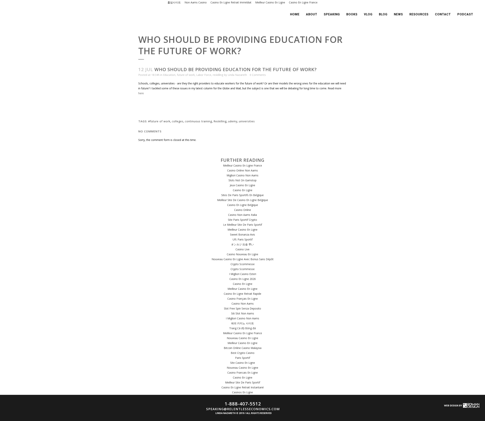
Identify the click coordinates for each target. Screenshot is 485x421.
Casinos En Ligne (242, 392)
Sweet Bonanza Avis (242, 234)
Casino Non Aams (243, 303)
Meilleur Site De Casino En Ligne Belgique (242, 200)
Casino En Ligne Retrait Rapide (242, 293)
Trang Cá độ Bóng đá (242, 328)
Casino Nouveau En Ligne (242, 254)
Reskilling (220, 121)
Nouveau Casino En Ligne (242, 338)
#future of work (159, 121)
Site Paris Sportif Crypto (242, 219)
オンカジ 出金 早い (242, 244)
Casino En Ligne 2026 (242, 279)
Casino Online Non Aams (242, 170)
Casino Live (242, 249)
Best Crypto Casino (242, 353)
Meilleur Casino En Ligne (242, 229)
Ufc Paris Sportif (243, 239)
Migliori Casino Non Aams (242, 175)
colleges (177, 121)
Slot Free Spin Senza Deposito (242, 308)
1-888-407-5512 (243, 404)
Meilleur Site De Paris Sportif (242, 382)
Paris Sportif (242, 358)
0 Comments (258, 75)
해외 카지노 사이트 (242, 323)
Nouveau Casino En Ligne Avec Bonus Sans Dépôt (243, 259)
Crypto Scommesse (243, 264)
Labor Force (203, 75)
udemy (232, 121)
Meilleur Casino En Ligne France (242, 165)
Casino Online (242, 210)
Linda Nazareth (237, 75)
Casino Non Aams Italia (242, 215)
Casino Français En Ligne (242, 298)
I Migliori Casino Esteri (242, 274)
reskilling (218, 75)
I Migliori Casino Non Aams (242, 318)
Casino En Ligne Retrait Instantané (242, 387)
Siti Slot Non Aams (242, 313)
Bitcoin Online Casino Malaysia (242, 348)
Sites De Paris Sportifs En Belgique (242, 195)
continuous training (198, 121)
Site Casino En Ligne (242, 362)
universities (247, 121)
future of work (186, 75)
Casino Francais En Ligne (242, 372)
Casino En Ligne (242, 190)
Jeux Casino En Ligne (242, 185)
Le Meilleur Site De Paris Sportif (242, 224)
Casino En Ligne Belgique (242, 205)
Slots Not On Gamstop (242, 180)
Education (169, 75)
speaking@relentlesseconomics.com (243, 409)
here (141, 93)
